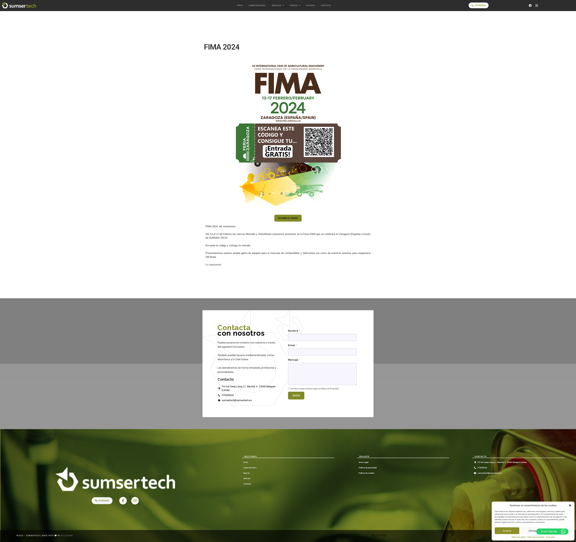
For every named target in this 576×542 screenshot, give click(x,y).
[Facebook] (530, 5)
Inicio (240, 5)
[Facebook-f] (123, 500)
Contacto (326, 5)
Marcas (293, 5)
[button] (570, 505)
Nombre (293, 330)
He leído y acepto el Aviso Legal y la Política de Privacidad (315, 389)
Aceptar (507, 530)
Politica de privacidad (535, 537)
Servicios (276, 5)
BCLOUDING (379, 535)
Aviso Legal (550, 537)
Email (291, 345)
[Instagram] (536, 5)
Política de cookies (519, 537)
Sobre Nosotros (257, 5)
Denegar (533, 530)
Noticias (310, 5)
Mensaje (293, 359)
